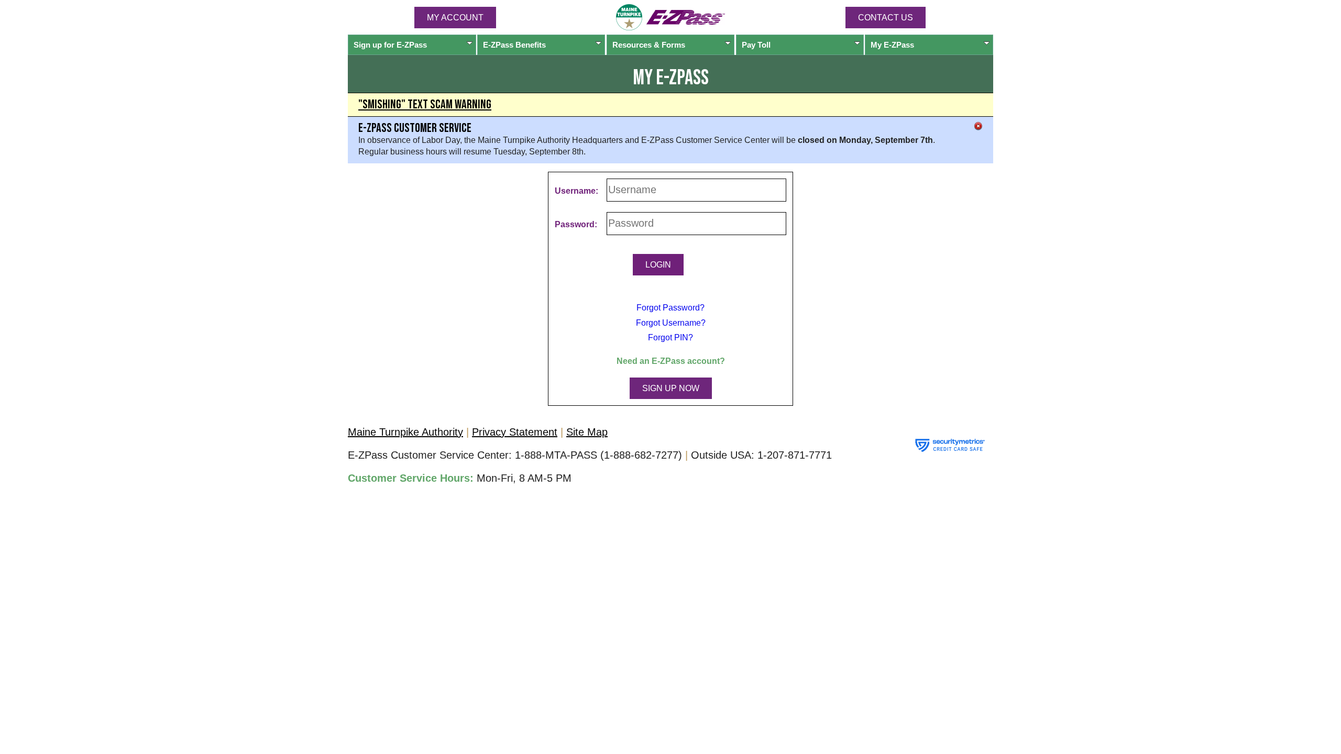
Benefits (514, 44)
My (892, 44)
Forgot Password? (670, 307)
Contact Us (885, 17)
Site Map (587, 432)
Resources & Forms (648, 44)
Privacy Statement (514, 432)
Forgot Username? (671, 322)
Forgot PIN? (670, 337)
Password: (576, 224)
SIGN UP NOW (670, 388)
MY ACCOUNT (455, 17)
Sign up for (390, 44)
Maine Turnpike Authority (405, 432)
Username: (576, 190)
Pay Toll (756, 44)
